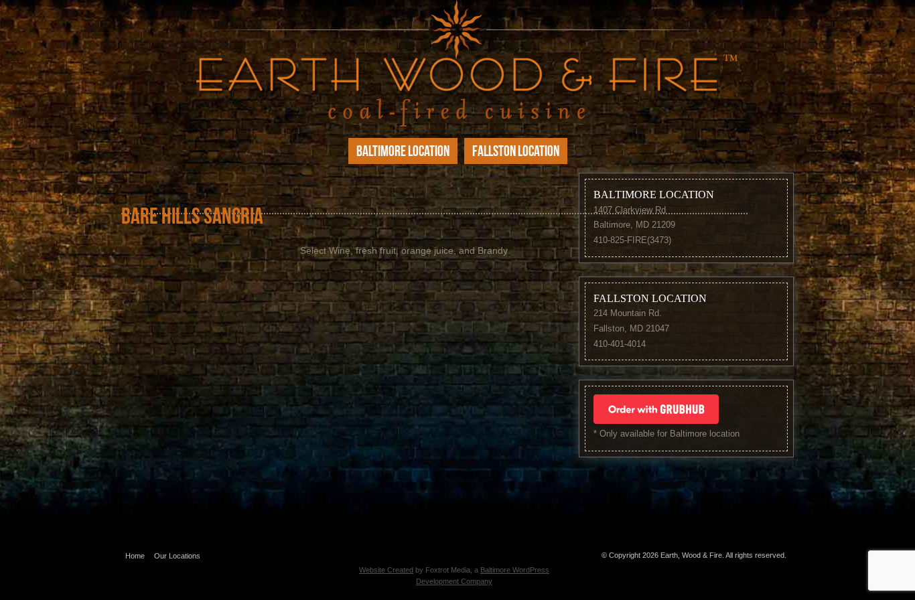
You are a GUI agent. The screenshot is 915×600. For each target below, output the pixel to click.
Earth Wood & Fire (457, 63)
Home (135, 556)
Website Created (386, 570)
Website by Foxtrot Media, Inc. (454, 552)
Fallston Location (515, 152)
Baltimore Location (402, 152)
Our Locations (177, 556)
